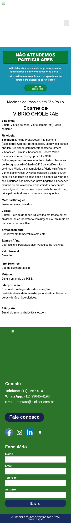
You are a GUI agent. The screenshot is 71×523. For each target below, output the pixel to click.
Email (9, 465)
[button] (66, 23)
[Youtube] (40, 432)
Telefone (11, 477)
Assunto (10, 489)
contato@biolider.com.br (35, 402)
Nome (9, 453)
